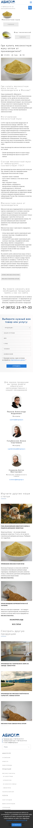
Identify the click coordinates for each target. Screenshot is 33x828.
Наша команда (7, 765)
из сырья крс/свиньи (9, 784)
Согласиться (16, 825)
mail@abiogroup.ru (13, 742)
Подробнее (11, 24)
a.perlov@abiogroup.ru (16, 419)
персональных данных (18, 360)
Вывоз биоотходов (8, 803)
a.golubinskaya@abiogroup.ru (16, 449)
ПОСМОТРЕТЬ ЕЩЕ (16, 620)
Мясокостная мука (8, 773)
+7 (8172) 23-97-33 (7, 6)
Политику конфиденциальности (16, 820)
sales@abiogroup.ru (8, 8)
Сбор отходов (7, 799)
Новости (5, 761)
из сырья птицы (8, 776)
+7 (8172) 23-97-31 (18, 739)
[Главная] (8, 2)
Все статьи (16, 624)
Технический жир (8, 791)
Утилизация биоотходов (6, 808)
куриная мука (7, 780)
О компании (6, 757)
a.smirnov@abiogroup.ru (16, 479)
